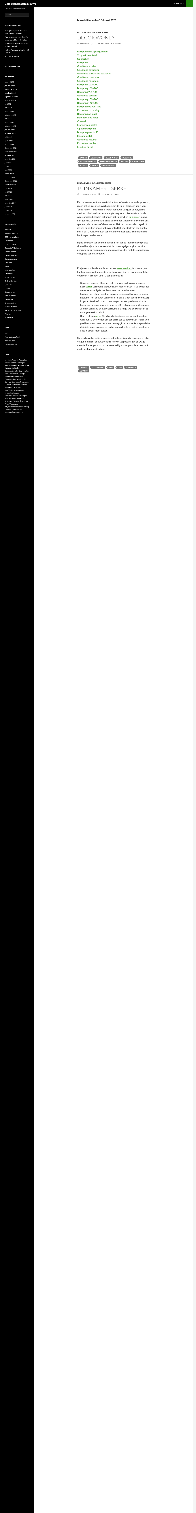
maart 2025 (9, 82)
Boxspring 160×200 (87, 88)
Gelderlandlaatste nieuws (20, 3)
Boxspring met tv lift (87, 132)
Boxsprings (96, 158)
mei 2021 (8, 170)
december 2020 (11, 181)
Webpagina (13, 404)
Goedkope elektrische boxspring (94, 73)
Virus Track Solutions (13, 310)
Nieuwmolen (10, 270)
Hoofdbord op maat (87, 117)
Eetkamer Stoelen (108, 161)
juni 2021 (8, 166)
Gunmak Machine (12, 56)
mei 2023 (8, 119)
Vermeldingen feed (12, 337)
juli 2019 (8, 207)
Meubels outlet (85, 146)
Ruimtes (24, 385)
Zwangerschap (16, 409)
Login (7, 333)
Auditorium (9, 363)
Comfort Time (10, 244)
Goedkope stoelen (86, 66)
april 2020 (9, 199)
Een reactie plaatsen (111, 43)
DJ (17, 374)
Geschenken (24, 382)
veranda (84, 371)
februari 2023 (10, 126)
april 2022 (9, 141)
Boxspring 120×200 (87, 84)
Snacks (18, 387)
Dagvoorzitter (24, 371)
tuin (120, 367)
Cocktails (15, 368)
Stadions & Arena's (12, 396)
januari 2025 (10, 86)
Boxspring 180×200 (87, 99)
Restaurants (16, 385)
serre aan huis (124, 268)
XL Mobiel (9, 318)
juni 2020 (8, 192)
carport (84, 367)
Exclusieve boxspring (88, 110)
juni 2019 (8, 210)
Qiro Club (9, 284)
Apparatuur (23, 360)
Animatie (15, 360)
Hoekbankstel (84, 135)
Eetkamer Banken (88, 161)
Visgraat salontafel (87, 55)
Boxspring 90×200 (87, 91)
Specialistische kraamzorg (14, 390)
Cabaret (26, 365)
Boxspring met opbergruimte (92, 51)
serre (98, 315)
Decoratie (127, 158)
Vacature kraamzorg (20, 401)
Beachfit (8, 229)
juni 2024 (8, 104)
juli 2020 (8, 188)
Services (8, 387)
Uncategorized (100, 32)
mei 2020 (8, 196)
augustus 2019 (10, 203)
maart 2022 (9, 144)
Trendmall (9, 299)
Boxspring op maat (87, 113)
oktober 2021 (10, 155)
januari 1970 (10, 214)
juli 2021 (8, 163)
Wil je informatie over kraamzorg (17, 407)
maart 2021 (9, 174)
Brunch (7, 365)
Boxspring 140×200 (87, 102)
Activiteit (8, 360)
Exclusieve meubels (87, 143)
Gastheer (8, 382)
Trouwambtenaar (18, 398)
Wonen (94, 165)
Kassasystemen (11, 259)
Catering (8, 368)
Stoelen (83, 165)
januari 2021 (10, 177)
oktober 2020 (10, 185)
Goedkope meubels (87, 139)
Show (13, 387)
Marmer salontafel (87, 124)
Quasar (8, 288)
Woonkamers (108, 165)
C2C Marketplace (12, 237)
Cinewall (81, 121)
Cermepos (9, 240)
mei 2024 (8, 108)
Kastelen (8, 385)
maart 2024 (9, 111)
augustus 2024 (10, 100)
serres (89, 286)
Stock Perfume (10, 296)
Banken (83, 158)
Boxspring (82, 62)
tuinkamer (134, 216)
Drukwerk (8, 376)
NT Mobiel (9, 273)
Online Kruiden (11, 281)
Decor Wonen (84, 32)
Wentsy (8, 314)
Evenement (9, 379)
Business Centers (16, 365)
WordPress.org (11, 344)
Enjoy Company (11, 255)
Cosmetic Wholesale (13, 248)
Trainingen (23, 396)
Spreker (16, 393)
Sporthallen (9, 393)
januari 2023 (10, 130)
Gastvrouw (16, 382)
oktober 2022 (10, 133)
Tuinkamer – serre (101, 188)
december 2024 (11, 89)
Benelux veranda (86, 183)
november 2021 (11, 152)
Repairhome (10, 292)
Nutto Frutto (10, 277)
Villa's (7, 404)
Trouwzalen (9, 401)
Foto (25, 379)
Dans (6, 374)
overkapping (98, 367)
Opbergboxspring (86, 128)
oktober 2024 (10, 93)
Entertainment (17, 376)
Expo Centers (18, 379)
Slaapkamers (138, 161)
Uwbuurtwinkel (11, 307)
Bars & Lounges (19, 363)
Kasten (124, 161)
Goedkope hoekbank (88, 77)
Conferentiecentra (11, 371)
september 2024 (11, 97)
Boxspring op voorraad (89, 106)
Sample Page (178, 4)
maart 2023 (9, 122)
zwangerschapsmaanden (14, 412)
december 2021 (11, 148)
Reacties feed (10, 340)
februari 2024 (10, 115)
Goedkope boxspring (88, 69)
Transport (8, 398)
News (7, 266)
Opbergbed (83, 58)
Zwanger (8, 409)
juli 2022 (8, 137)
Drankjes (22, 374)
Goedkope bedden (87, 95)
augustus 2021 (10, 159)
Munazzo (8, 262)
